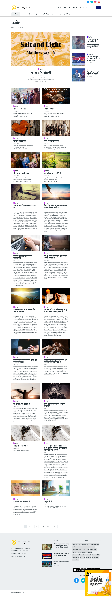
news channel (87, 554)
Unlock (83, 557)
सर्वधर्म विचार (67, 14)
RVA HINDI (86, 549)
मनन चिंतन (15, 14)
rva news (92, 547)
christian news (95, 544)
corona (89, 557)
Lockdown (95, 557)
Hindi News (76, 547)
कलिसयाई (90, 54)
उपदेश (41, 69)
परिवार (30, 14)
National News (82, 552)
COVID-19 (76, 557)
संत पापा (53, 14)
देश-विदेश (90, 37)
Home (59, 7)
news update (96, 554)
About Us (67, 7)
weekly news (86, 544)
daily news (93, 549)
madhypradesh (77, 554)
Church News (77, 544)
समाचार (23, 14)
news (75, 552)
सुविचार (37, 14)
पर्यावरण (59, 14)
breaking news (77, 549)
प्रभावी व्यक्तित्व (45, 14)
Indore (90, 552)
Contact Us (77, 7)
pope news (84, 547)
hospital (76, 560)
